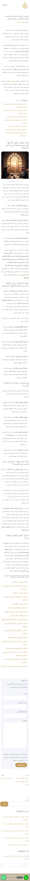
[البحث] (2, 865)
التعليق (24, 720)
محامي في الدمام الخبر (12, 879)
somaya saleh (20, 22)
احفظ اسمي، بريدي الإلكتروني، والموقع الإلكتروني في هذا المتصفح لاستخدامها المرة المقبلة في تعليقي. (15, 757)
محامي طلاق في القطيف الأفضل (17, 637)
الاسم (25, 693)
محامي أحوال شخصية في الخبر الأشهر (15, 611)
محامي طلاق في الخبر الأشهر (18, 615)
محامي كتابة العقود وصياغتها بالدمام (16, 648)
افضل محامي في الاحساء (19, 582)
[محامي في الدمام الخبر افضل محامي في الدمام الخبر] (25, 5)
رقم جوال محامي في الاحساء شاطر (18, 845)
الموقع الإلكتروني (22, 711)
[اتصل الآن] (26, 877)
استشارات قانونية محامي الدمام (17, 875)
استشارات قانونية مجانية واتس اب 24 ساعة (14, 666)
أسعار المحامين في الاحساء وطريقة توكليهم (14, 619)
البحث (27, 800)
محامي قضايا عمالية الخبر (19, 604)
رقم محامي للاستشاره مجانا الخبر (17, 607)
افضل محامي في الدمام (20, 593)
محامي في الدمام (11, 81)
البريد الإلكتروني (22, 702)
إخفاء (18, 100)
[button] (3, 877)
